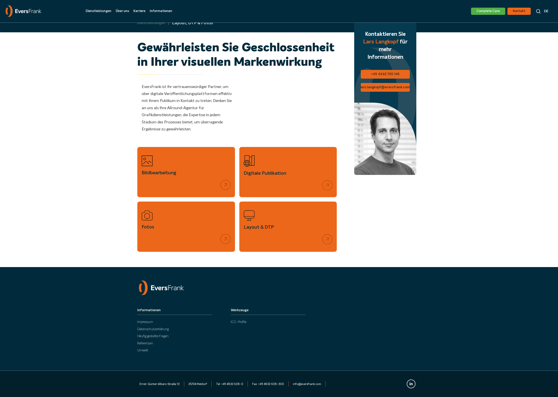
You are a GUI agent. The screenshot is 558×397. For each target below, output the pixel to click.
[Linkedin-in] (411, 384)
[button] (546, 11)
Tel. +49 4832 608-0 (229, 384)
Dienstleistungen (151, 23)
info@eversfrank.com (307, 384)
